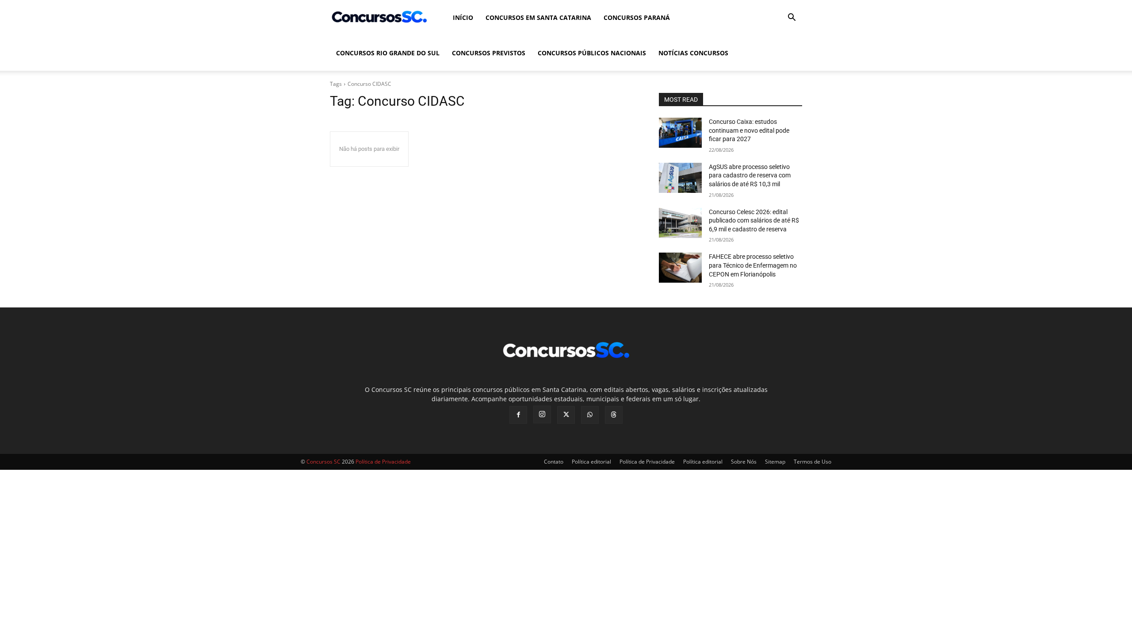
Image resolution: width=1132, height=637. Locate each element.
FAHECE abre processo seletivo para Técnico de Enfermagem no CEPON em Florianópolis (753, 265)
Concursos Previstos (488, 53)
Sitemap (775, 461)
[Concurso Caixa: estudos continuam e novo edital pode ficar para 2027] (680, 133)
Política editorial (591, 461)
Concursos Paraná (637, 17)
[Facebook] (518, 415)
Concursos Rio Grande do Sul (388, 53)
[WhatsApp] (590, 415)
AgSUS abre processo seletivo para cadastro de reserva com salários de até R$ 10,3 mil (750, 175)
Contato (553, 461)
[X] (566, 415)
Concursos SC (323, 461)
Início (463, 17)
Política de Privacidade (647, 461)
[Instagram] (542, 414)
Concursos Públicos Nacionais (592, 53)
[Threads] (614, 415)
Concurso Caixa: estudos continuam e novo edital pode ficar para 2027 (749, 130)
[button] (791, 18)
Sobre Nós (744, 461)
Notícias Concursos (693, 53)
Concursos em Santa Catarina (538, 17)
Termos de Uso (812, 461)
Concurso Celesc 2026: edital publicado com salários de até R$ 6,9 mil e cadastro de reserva (754, 220)
